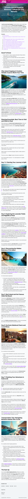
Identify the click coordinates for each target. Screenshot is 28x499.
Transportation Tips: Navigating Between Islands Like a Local (14, 48)
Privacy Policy (25, 497)
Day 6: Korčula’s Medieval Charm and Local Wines (12, 45)
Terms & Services (21, 497)
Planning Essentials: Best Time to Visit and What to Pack (13, 39)
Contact (2, 493)
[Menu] (26, 1)
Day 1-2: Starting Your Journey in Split (10, 40)
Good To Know (6, 35)
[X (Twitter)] (2, 483)
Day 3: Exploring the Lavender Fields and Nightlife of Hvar (13, 41)
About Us (3, 492)
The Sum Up (5, 49)
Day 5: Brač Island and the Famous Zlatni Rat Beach (12, 44)
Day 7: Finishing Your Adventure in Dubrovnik (11, 46)
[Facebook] (1, 483)
